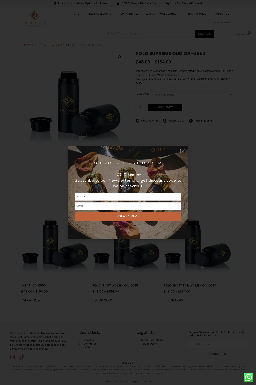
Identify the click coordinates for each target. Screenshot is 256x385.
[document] (128, 192)
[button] (182, 151)
